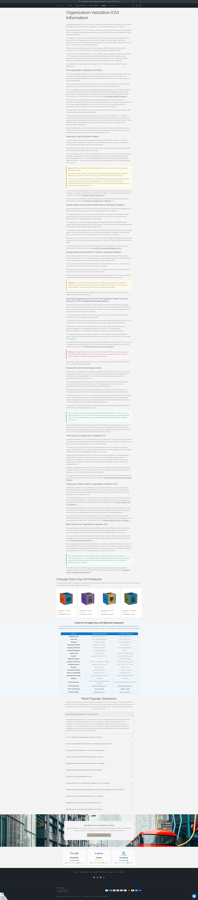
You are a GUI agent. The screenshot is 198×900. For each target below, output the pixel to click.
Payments (121, 872)
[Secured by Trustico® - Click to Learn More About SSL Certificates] (4, 896)
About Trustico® (93, 872)
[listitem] (99, 723)
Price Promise (103, 872)
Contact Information (96, 896)
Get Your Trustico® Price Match (99, 835)
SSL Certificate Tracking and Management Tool (106, 248)
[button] (70, 5)
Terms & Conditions (85, 896)
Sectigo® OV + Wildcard (64, 610)
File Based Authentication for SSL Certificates (99, 346)
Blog (116, 872)
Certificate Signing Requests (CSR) (80, 540)
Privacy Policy (76, 896)
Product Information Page (98, 686)
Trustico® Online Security (66, 896)
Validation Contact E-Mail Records (93, 195)
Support (111, 872)
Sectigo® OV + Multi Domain (130, 610)
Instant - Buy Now (98, 692)
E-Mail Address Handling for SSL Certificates (97, 201)
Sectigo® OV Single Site (107, 610)
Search (76, 872)
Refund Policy (106, 896)
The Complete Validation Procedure (115, 96)
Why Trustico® (83, 872)
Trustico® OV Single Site (86, 610)
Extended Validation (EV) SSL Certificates (115, 520)
